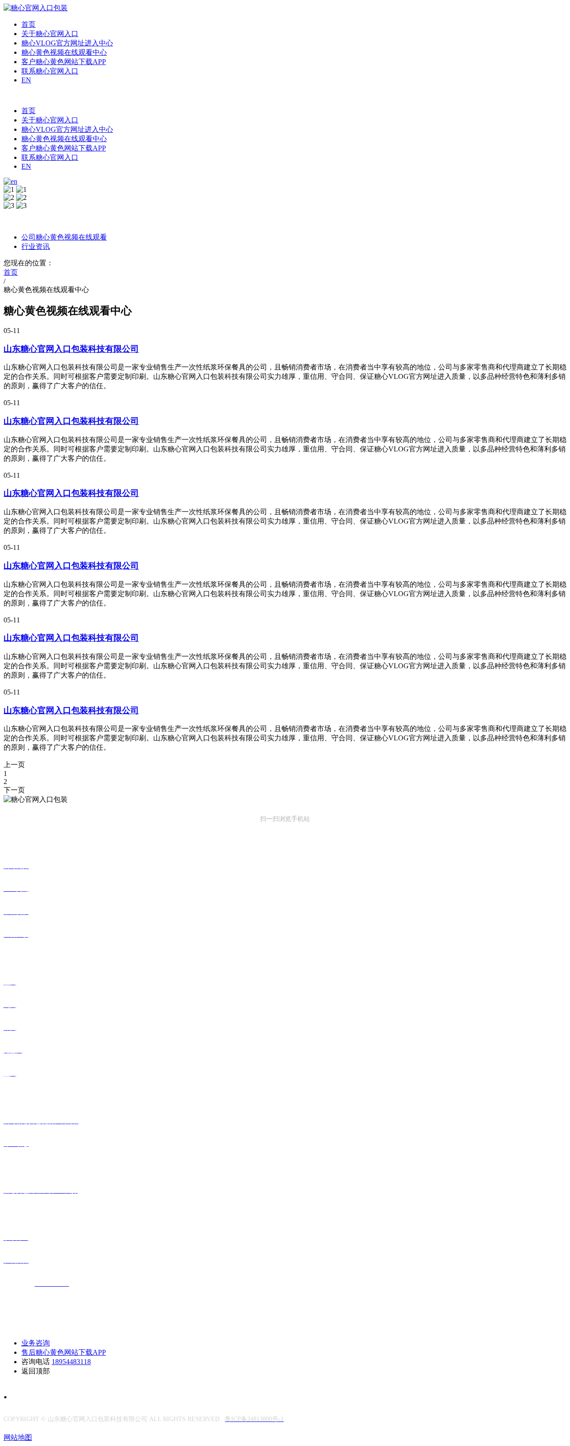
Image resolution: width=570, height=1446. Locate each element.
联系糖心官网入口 (49, 71)
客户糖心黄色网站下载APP (63, 61)
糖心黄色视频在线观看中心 (64, 52)
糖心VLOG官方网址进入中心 (67, 43)
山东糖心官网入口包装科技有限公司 (71, 348)
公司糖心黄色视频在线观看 (64, 237)
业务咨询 (35, 1343)
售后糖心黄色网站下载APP (63, 1352)
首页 (28, 24)
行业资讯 (35, 246)
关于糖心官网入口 (49, 33)
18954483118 (71, 1361)
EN (26, 80)
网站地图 (18, 1437)
